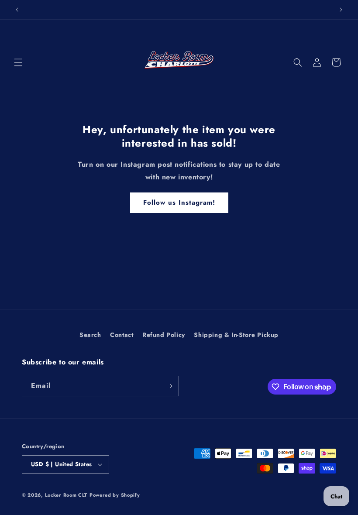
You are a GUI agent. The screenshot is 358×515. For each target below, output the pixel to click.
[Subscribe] (169, 386)
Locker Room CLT (66, 494)
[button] (18, 62)
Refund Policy (163, 334)
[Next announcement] (341, 9)
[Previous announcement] (17, 9)
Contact (121, 334)
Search (90, 334)
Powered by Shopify (115, 494)
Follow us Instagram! (179, 202)
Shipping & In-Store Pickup (236, 334)
